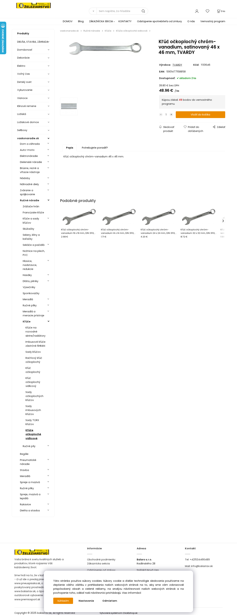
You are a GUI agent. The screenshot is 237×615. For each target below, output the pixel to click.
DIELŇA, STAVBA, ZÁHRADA (32, 42)
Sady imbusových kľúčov (33, 410)
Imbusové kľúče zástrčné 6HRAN (35, 344)
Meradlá (28, 299)
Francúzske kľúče (33, 212)
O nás (191, 21)
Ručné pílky (30, 305)
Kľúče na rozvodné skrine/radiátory (35, 331)
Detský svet (24, 82)
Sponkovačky (31, 293)
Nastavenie (86, 601)
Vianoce (22, 98)
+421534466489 (200, 559)
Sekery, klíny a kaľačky (31, 237)
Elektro (21, 66)
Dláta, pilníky (30, 281)
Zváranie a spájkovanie (27, 192)
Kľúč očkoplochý (33, 370)
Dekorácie (23, 57)
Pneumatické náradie (28, 462)
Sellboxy (22, 130)
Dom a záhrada (30, 144)
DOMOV (68, 21)
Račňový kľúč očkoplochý (34, 360)
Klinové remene (26, 106)
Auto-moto (27, 150)
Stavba (24, 470)
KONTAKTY (125, 21)
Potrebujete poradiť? (95, 147)
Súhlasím (63, 601)
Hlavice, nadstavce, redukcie (30, 265)
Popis (69, 147)
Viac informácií (131, 593)
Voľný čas (23, 74)
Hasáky (27, 275)
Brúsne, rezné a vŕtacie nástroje (30, 170)
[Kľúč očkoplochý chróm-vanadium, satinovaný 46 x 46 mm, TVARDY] (105, 66)
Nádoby (25, 178)
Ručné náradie (29, 200)
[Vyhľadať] (92, 11)
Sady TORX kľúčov (32, 422)
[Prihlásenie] (197, 11)
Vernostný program (212, 21)
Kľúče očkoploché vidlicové (33, 434)
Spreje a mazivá (30, 482)
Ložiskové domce (28, 122)
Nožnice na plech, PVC (34, 253)
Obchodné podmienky (101, 559)
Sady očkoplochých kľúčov (34, 396)
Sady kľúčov (33, 352)
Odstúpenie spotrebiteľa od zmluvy (159, 21)
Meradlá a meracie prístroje (33, 313)
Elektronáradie (29, 156)
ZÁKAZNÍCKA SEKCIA (101, 21)
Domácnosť (24, 49)
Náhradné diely (29, 184)
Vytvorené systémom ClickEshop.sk (118, 613)
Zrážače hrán (31, 206)
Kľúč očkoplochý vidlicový (33, 382)
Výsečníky (29, 287)
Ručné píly (29, 446)
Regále (24, 454)
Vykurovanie (24, 90)
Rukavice (25, 504)
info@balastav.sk (202, 566)
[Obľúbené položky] (208, 11)
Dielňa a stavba (30, 510)
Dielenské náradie (31, 162)
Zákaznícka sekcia (98, 563)
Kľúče (27, 321)
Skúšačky (28, 229)
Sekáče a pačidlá (33, 245)
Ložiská (21, 114)
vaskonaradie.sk (28, 138)
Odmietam (109, 601)
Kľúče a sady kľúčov (31, 220)
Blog (81, 21)
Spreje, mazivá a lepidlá (30, 496)
